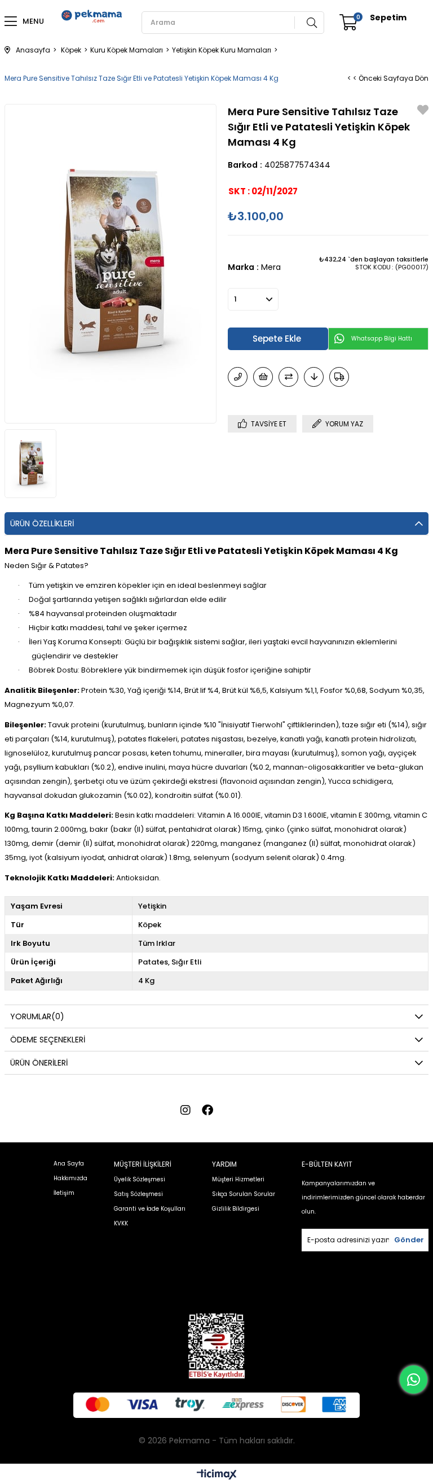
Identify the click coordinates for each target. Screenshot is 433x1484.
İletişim (64, 1193)
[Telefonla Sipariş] (238, 377)
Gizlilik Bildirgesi (235, 1208)
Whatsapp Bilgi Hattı (381, 338)
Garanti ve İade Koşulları (149, 1208)
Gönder (409, 1239)
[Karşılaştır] (288, 377)
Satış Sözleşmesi (138, 1194)
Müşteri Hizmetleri (238, 1179)
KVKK (121, 1223)
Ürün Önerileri (39, 1062)
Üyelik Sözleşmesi (139, 1179)
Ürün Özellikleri (42, 523)
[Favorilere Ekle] (422, 110)
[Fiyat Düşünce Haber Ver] (314, 377)
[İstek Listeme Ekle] (263, 377)
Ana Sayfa (69, 1163)
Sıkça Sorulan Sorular (243, 1194)
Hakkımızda (70, 1178)
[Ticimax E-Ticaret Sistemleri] (217, 1475)
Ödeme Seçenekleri (47, 1039)
